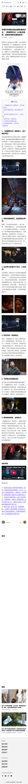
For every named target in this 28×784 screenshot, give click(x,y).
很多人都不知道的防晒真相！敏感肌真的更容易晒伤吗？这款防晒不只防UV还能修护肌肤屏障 (14, 729)
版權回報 (4, 767)
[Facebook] (20, 2)
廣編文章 (9, 732)
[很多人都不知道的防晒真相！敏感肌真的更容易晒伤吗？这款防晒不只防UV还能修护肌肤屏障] (14, 719)
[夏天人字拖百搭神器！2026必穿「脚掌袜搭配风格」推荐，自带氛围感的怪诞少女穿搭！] (14, 696)
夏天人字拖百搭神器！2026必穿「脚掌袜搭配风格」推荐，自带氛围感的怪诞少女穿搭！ (14, 706)
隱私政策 (4, 764)
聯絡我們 (4, 747)
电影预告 (5, 126)
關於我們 (4, 744)
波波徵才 (4, 752)
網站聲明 (4, 761)
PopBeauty (4, 732)
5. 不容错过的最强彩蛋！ (10, 121)
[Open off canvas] (25, 2)
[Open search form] (18, 2)
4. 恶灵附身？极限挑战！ (10, 119)
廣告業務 (4, 749)
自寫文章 (8, 709)
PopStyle (4, 709)
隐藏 (15, 102)
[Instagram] (23, 2)
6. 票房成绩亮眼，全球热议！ (11, 123)
